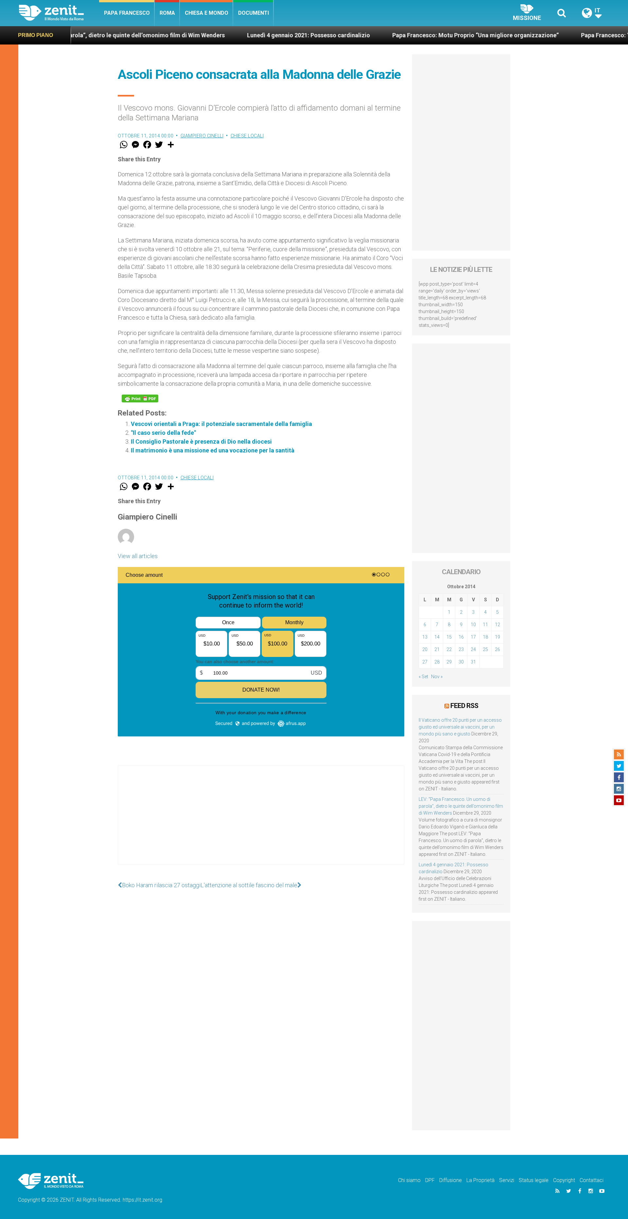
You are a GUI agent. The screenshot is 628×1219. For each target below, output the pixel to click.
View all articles (138, 556)
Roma (167, 13)
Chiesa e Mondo (206, 13)
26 (497, 649)
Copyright (564, 1180)
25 (485, 649)
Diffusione (450, 1180)
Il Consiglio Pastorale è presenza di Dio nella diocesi (201, 441)
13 (424, 637)
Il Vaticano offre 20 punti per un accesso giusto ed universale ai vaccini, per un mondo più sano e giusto (460, 726)
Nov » (437, 676)
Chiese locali (247, 135)
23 (461, 649)
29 (449, 661)
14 (437, 637)
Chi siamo (409, 1180)
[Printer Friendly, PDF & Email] (140, 398)
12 (497, 624)
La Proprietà (480, 1180)
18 (485, 637)
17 (473, 637)
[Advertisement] (261, 821)
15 (449, 637)
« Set (423, 676)
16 (461, 637)
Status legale (534, 1180)
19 (497, 637)
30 (461, 661)
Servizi (506, 1180)
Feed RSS (464, 706)
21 (437, 649)
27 (424, 661)
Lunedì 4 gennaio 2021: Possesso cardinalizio (263, 35)
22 (449, 649)
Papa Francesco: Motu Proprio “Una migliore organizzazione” (431, 35)
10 (473, 624)
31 (473, 661)
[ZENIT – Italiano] (59, 13)
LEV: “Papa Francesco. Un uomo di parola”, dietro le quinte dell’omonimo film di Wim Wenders (461, 806)
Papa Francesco (127, 13)
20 (424, 649)
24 (473, 649)
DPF (430, 1180)
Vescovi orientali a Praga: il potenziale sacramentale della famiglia (221, 423)
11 (485, 624)
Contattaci (591, 1180)
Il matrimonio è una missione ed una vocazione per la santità (212, 450)
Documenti (253, 13)
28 (437, 661)
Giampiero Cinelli (202, 135)
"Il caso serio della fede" (163, 432)
